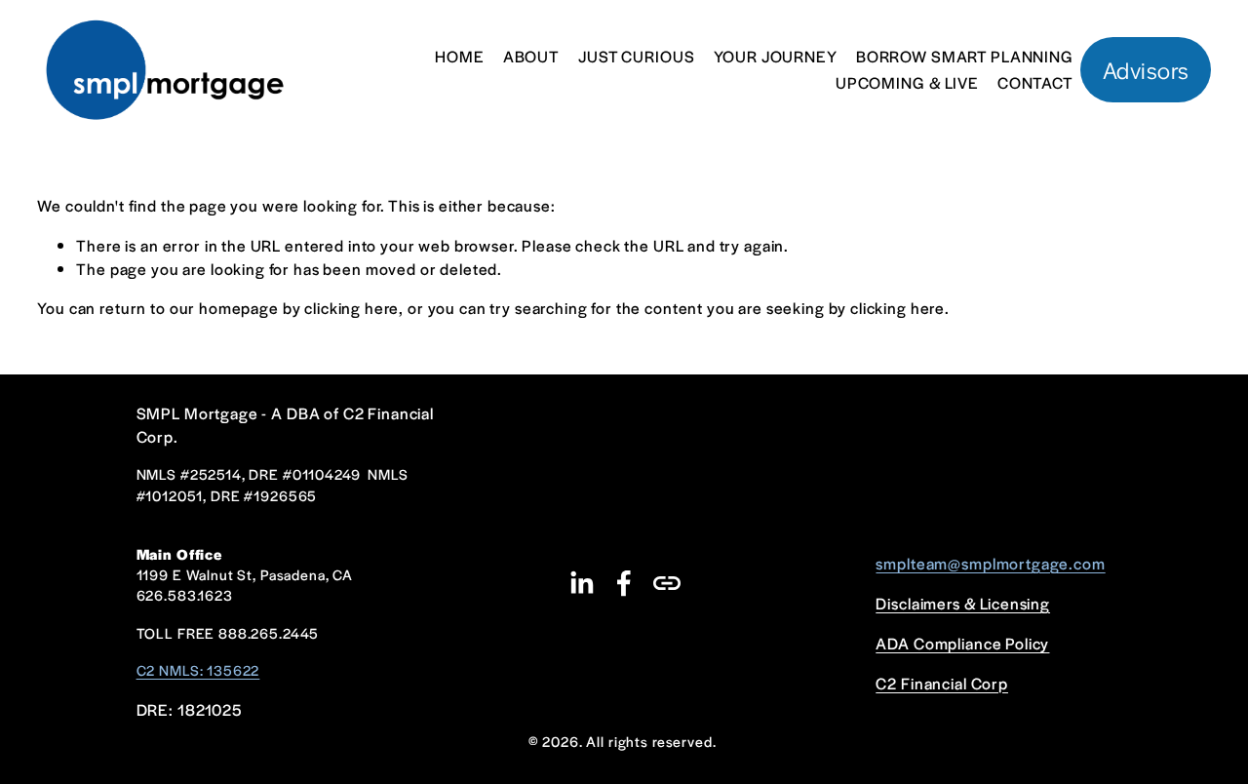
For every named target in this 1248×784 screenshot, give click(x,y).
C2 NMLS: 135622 (198, 670)
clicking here (351, 307)
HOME (459, 56)
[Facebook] (624, 583)
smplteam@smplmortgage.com (990, 563)
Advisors (1146, 70)
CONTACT (1035, 82)
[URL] (667, 583)
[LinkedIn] (581, 583)
